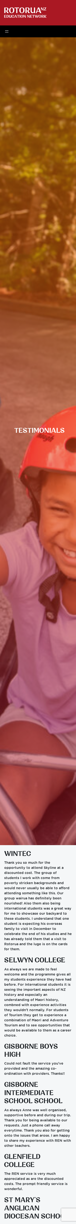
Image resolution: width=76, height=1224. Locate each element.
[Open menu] (6, 31)
